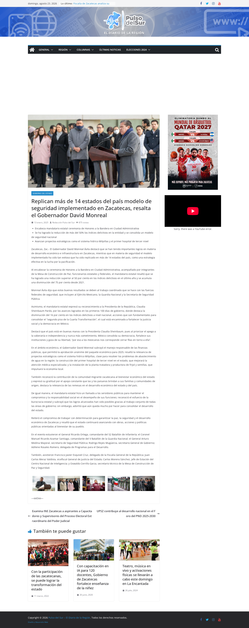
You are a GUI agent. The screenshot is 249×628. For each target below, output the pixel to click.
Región (63, 49)
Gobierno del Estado (42, 193)
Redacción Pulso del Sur (63, 222)
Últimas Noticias (110, 49)
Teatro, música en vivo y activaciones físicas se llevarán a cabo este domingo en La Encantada (137, 575)
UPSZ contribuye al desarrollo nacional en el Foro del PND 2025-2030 (126, 513)
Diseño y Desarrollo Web (38, 622)
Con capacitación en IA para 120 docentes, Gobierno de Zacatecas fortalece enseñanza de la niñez (93, 577)
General (44, 49)
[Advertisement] (124, 89)
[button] (51, 49)
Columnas (83, 49)
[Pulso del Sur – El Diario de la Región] (124, 9)
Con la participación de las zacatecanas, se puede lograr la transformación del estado (47, 580)
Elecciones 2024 (136, 49)
